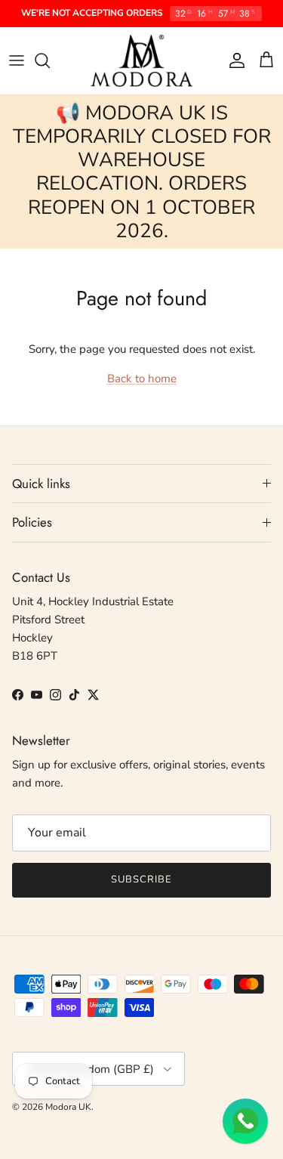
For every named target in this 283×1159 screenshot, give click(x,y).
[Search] (49, 60)
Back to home (142, 378)
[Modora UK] (141, 61)
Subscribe (141, 879)
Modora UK (68, 1107)
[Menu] (16, 60)
